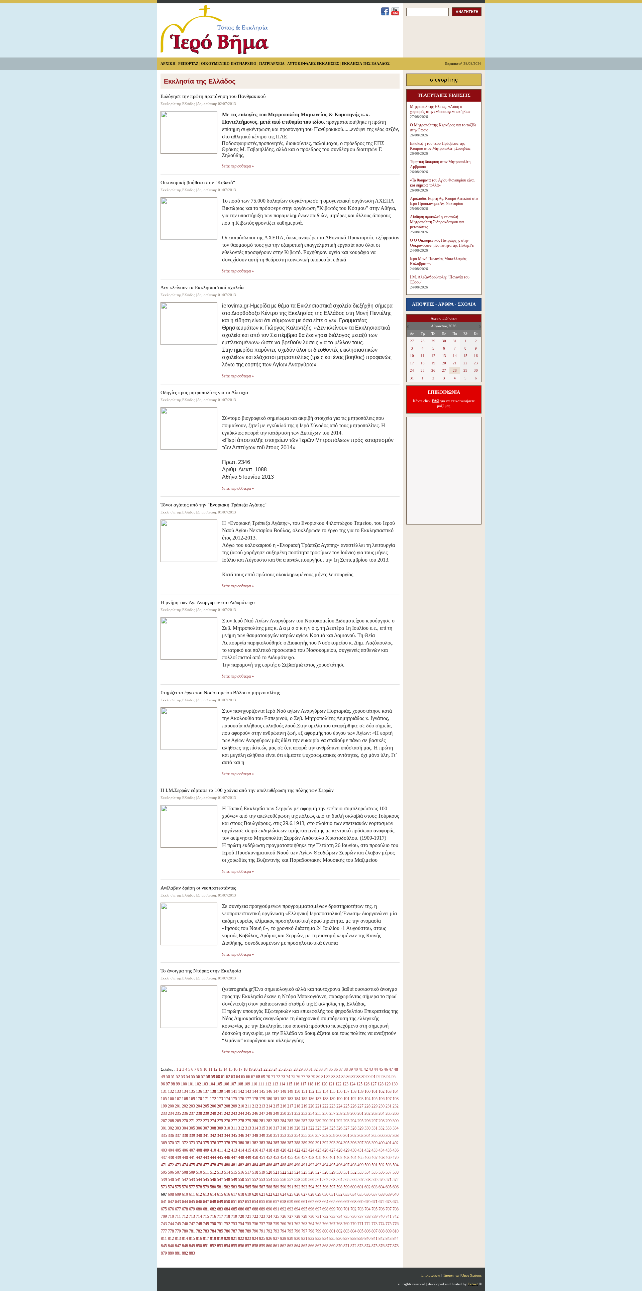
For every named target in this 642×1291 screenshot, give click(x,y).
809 (389, 1231)
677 (178, 1209)
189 (332, 1098)
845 (164, 1246)
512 (213, 1172)
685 (234, 1209)
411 (220, 1150)
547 (220, 1179)
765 (318, 1223)
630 (325, 1194)
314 (255, 1128)
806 (367, 1231)
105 (219, 1084)
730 (311, 1216)
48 (396, 1069)
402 (396, 1143)
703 (360, 1209)
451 (262, 1157)
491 (304, 1165)
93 (384, 1076)
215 (276, 1106)
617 (234, 1194)
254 (311, 1113)
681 (206, 1209)
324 (325, 1128)
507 (178, 1172)
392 (325, 1143)
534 (367, 1172)
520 (269, 1172)
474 (185, 1165)
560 (311, 1179)
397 (360, 1143)
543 (192, 1179)
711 (178, 1216)
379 (234, 1143)
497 (346, 1165)
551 (248, 1179)
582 (227, 1187)
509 (192, 1172)
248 (269, 1113)
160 (367, 1091)
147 (276, 1091)
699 (332, 1209)
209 (234, 1106)
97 (168, 1084)
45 (381, 1069)
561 (318, 1179)
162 (382, 1091)
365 (374, 1135)
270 (185, 1121)
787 (234, 1231)
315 (262, 1128)
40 (356, 1069)
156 (339, 1091)
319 (290, 1128)
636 (367, 1194)
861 (276, 1246)
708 (396, 1209)
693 (290, 1209)
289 (318, 1121)
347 (248, 1135)
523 (290, 1172)
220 (311, 1106)
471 (164, 1165)
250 (283, 1113)
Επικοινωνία (430, 1275)
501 (374, 1165)
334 (396, 1128)
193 (360, 1098)
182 (283, 1098)
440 (185, 1157)
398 (367, 1143)
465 (360, 1157)
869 (332, 1246)
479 (220, 1165)
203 (192, 1106)
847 (178, 1246)
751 (220, 1223)
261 (360, 1113)
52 (178, 1076)
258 (339, 1113)
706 (382, 1209)
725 (276, 1216)
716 (213, 1216)
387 (290, 1143)
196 (382, 1098)
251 (290, 1113)
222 (325, 1106)
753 (234, 1223)
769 (346, 1223)
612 (199, 1194)
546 (213, 1179)
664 (325, 1201)
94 (389, 1076)
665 (332, 1201)
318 (283, 1128)
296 (367, 1121)
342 (213, 1135)
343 (220, 1135)
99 (178, 1084)
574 (171, 1187)
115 (289, 1084)
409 (206, 1150)
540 (171, 1179)
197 (389, 1098)
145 (262, 1091)
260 (353, 1113)
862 (283, 1246)
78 (308, 1076)
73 (283, 1076)
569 (374, 1179)
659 (290, 1201)
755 (248, 1223)
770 (353, 1223)
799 (318, 1231)
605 (389, 1187)
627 (304, 1194)
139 (220, 1091)
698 (325, 1209)
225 (346, 1106)
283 (276, 1121)
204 (199, 1106)
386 (283, 1143)
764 (311, 1223)
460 (325, 1157)
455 (290, 1157)
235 (178, 1113)
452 (269, 1157)
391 (318, 1143)
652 (241, 1201)
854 (227, 1246)
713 (192, 1216)
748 (199, 1223)
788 (241, 1231)
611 (192, 1194)
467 (374, 1157)
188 (325, 1098)
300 (396, 1121)
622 (269, 1194)
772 (367, 1223)
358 (325, 1135)
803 (346, 1231)
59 (213, 1076)
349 (262, 1135)
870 (339, 1246)
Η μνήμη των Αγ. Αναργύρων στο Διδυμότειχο (207, 602)
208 (227, 1106)
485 (262, 1165)
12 (215, 1069)
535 (374, 1172)
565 (346, 1179)
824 (255, 1238)
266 (396, 1113)
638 (382, 1194)
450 (255, 1157)
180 (269, 1098)
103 (205, 1084)
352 (283, 1135)
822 (241, 1238)
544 (199, 1179)
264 (382, 1113)
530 (339, 1172)
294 (353, 1121)
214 (269, 1106)
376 (213, 1143)
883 (192, 1253)
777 (164, 1231)
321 (304, 1128)
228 (367, 1106)
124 (352, 1084)
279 (248, 1121)
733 (332, 1216)
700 (339, 1209)
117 (303, 1084)
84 (338, 1076)
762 (297, 1223)
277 (234, 1121)
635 (360, 1194)
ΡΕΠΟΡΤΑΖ (188, 64)
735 (346, 1216)
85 (343, 1076)
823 (248, 1238)
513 (220, 1172)
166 (171, 1098)
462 (339, 1157)
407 (192, 1150)
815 (192, 1238)
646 (199, 1201)
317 (276, 1128)
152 (311, 1091)
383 (262, 1143)
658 (283, 1201)
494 (325, 1165)
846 (171, 1246)
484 (255, 1165)
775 (389, 1223)
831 (304, 1238)
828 (283, 1238)
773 (374, 1223)
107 (233, 1084)
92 (379, 1076)
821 (234, 1238)
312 (241, 1128)
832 (311, 1238)
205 (206, 1106)
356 (311, 1135)
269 (178, 1121)
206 (213, 1106)
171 (206, 1098)
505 (164, 1172)
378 (227, 1143)
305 (192, 1128)
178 (255, 1098)
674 (396, 1201)
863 (290, 1246)
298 (382, 1121)
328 (353, 1128)
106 (226, 1084)
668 (353, 1201)
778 (171, 1231)
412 (227, 1150)
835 (332, 1238)
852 (213, 1246)
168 (185, 1098)
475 (192, 1165)
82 (328, 1076)
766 (325, 1223)
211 (248, 1106)
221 (318, 1106)
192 (353, 1098)
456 (297, 1157)
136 (199, 1091)
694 (297, 1209)
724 (269, 1216)
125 (359, 1084)
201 (178, 1106)
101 (191, 1084)
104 (212, 1084)
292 (339, 1121)
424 (311, 1150)
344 (227, 1135)
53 (183, 1076)
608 (171, 1194)
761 (290, 1223)
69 (263, 1076)
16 (235, 1069)
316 (269, 1128)
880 (171, 1253)
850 (199, 1246)
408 (199, 1150)
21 (260, 1069)
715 (206, 1216)
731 (318, 1216)
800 (325, 1231)
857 (248, 1246)
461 (332, 1157)
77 (303, 1076)
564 (339, 1179)
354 (297, 1135)
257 (332, 1113)
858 (255, 1246)
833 (318, 1238)
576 (185, 1187)
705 (374, 1209)
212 (255, 1106)
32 (316, 1069)
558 (297, 1179)
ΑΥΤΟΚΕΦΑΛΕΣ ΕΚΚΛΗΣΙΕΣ (313, 64)
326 (339, 1128)
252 (297, 1113)
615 (220, 1194)
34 (326, 1069)
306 (199, 1128)
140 (227, 1091)
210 (241, 1106)
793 (276, 1231)
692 (283, 1209)
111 (261, 1084)
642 (171, 1201)
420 (283, 1150)
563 (332, 1179)
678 (185, 1209)
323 (318, 1128)
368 (396, 1135)
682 (213, 1209)
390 (311, 1143)
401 (389, 1143)
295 (360, 1121)
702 (353, 1209)
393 (332, 1143)
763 (304, 1223)
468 (382, 1157)
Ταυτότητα (451, 1275)
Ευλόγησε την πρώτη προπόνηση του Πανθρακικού (212, 96)
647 (206, 1201)
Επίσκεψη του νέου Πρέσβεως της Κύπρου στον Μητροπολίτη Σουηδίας (440, 146)
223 (332, 1106)
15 (230, 1069)
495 (332, 1165)
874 (367, 1246)
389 (304, 1143)
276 (227, 1121)
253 (304, 1113)
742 (396, 1216)
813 (178, 1238)
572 (396, 1179)
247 (262, 1113)
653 (248, 1201)
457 (304, 1157)
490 (297, 1165)
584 (241, 1187)
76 (298, 1076)
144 (255, 1091)
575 (178, 1187)
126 (366, 1084)
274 (213, 1121)
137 (206, 1091)
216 (283, 1106)
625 (290, 1194)
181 (276, 1098)
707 (389, 1209)
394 (339, 1143)
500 (367, 1165)
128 (381, 1084)
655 (262, 1201)
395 (346, 1143)
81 (323, 1076)
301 (164, 1128)
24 (276, 1069)
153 (318, 1091)
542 (185, 1179)
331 (374, 1128)
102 (198, 1084)
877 (389, 1246)
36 (336, 1069)
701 (346, 1209)
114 (282, 1084)
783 (206, 1231)
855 (234, 1246)
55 (193, 1076)
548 (227, 1179)
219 (304, 1106)
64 (238, 1076)
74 (288, 1076)
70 (268, 1076)
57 (203, 1076)
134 (185, 1091)
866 (311, 1246)
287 (304, 1121)
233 (164, 1113)
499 (360, 1165)
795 (290, 1231)
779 (178, 1231)
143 (248, 1091)
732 (325, 1216)
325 (332, 1128)
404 (171, 1150)
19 (250, 1069)
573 (164, 1187)
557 (290, 1179)
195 (374, 1098)
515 (234, 1172)
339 (192, 1135)
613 (206, 1194)
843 (389, 1238)
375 (206, 1143)
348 (255, 1135)
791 (262, 1231)
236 (185, 1113)
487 (276, 1165)
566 (353, 1179)
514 (227, 1172)
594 (311, 1187)
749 (206, 1223)
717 (220, 1216)
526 (311, 1172)
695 (304, 1209)
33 (321, 1069)
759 (276, 1223)
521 (276, 1172)
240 (213, 1113)
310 (227, 1128)
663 (318, 1201)
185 (304, 1098)
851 (206, 1246)
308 (213, 1128)
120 (324, 1084)
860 (269, 1246)
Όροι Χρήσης (471, 1275)
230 (382, 1106)
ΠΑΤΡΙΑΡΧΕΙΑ (272, 64)
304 (185, 1128)
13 (220, 1069)
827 (276, 1238)
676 (171, 1209)
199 (164, 1106)
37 (341, 1069)
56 (198, 1076)
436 (396, 1150)
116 (296, 1084)
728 (297, 1216)
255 (318, 1113)
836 (339, 1238)
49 (163, 1076)
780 (185, 1231)
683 (220, 1209)
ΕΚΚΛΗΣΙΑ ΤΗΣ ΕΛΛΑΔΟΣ (366, 64)
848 (185, 1246)
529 (332, 1172)
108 (240, 1084)
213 (262, 1106)
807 (374, 1231)
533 (360, 1172)
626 (297, 1194)
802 (339, 1231)
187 (318, 1098)
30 (306, 1069)
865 (304, 1246)
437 (164, 1157)
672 (382, 1201)
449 (248, 1157)
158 (353, 1091)
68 (258, 1076)
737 (360, 1216)
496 (339, 1165)
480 (227, 1165)
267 (164, 1121)
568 (367, 1179)
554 (269, 1179)
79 (313, 1076)
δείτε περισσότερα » (238, 166)
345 (234, 1135)
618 (241, 1194)
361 (346, 1135)
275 (220, 1121)
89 (363, 1076)
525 (304, 1172)
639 (389, 1194)
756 (255, 1223)
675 (164, 1209)
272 (199, 1121)
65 (243, 1076)
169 (192, 1098)
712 (185, 1216)
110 (254, 1084)
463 (346, 1157)
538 (396, 1172)
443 (206, 1157)
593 (304, 1187)
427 (332, 1150)
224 (339, 1106)
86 (348, 1076)
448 (241, 1157)
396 (353, 1143)
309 (220, 1128)
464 (353, 1157)
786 (227, 1231)
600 (353, 1187)
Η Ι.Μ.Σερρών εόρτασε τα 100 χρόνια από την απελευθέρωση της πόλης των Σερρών (247, 790)
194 (367, 1098)
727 (290, 1216)
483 (248, 1165)
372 (185, 1143)
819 (220, 1238)
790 (255, 1231)
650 (227, 1201)
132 (171, 1091)
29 (301, 1069)
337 (178, 1135)
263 (374, 1113)
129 (388, 1084)
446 (227, 1157)
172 (213, 1098)
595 (318, 1187)
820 (227, 1238)
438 (171, 1157)
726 (283, 1216)
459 (318, 1157)
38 (346, 1069)
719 (234, 1216)
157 (346, 1091)
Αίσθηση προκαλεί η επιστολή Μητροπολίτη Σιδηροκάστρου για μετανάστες (437, 222)
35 (331, 1069)
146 (269, 1091)
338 (185, 1135)
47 (391, 1069)
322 (311, 1128)
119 (317, 1084)
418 (269, 1150)
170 (199, 1098)
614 (213, 1194)
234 (171, 1113)
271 (192, 1121)
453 (276, 1157)
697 (318, 1209)
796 (297, 1231)
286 (297, 1121)
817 (206, 1238)
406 (185, 1150)
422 (297, 1150)
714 (199, 1216)
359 (332, 1135)
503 (389, 1165)
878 (396, 1246)
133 (178, 1091)
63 (233, 1076)
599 (346, 1187)
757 (262, 1223)
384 (269, 1143)
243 (234, 1113)
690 (269, 1209)
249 (276, 1113)
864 (297, 1246)
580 (213, 1187)
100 (184, 1084)
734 (339, 1216)
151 (304, 1091)
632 (339, 1194)
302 (171, 1128)
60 (218, 1076)
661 (304, 1201)
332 (382, 1128)
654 (255, 1201)
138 (213, 1091)
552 (255, 1179)
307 (206, 1128)
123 (345, 1084)
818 (213, 1238)
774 (382, 1223)
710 (171, 1216)
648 (213, 1201)
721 (248, 1216)
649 (220, 1201)
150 (297, 1091)
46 (386, 1069)
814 (185, 1238)
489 (290, 1165)
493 (318, 1165)
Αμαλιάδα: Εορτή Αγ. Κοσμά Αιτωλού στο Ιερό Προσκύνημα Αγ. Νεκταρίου (444, 201)
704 (367, 1209)
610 (185, 1194)
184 (297, 1098)
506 (171, 1172)
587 (262, 1187)
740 (382, 1216)
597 (332, 1187)
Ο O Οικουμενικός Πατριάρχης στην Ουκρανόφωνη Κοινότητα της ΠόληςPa (441, 243)
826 (269, 1238)
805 (360, 1231)
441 (192, 1157)
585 (248, 1187)
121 (331, 1084)
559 (304, 1179)
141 (234, 1091)
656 (269, 1201)
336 (171, 1135)
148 (283, 1091)
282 (269, 1121)
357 (318, 1135)
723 (262, 1216)
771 (360, 1223)
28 (296, 1069)
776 (396, 1223)
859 (262, 1246)
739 (374, 1216)
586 (255, 1187)
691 (276, 1209)
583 (234, 1187)
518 (255, 1172)
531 (346, 1172)
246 (255, 1113)
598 (339, 1187)
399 (374, 1143)
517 (248, 1172)
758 (269, 1223)
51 (173, 1076)
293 (346, 1121)
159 (360, 1091)
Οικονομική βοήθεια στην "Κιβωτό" (197, 182)
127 (373, 1084)
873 (360, 1246)
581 (220, 1187)
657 (276, 1201)
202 (185, 1106)
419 (276, 1150)
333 (389, 1128)
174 (227, 1098)
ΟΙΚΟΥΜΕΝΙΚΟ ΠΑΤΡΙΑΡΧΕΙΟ (228, 64)
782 (199, 1231)
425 (318, 1150)
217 (290, 1106)
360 (339, 1135)
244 (241, 1113)
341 (206, 1135)
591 (290, 1187)
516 (241, 1172)
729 (304, 1216)
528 (325, 1172)
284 (283, 1121)
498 (353, 1165)
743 (164, 1223)
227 (360, 1106)
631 (332, 1194)
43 (371, 1069)
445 (220, 1157)
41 (361, 1069)
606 (396, 1187)
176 (241, 1098)
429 (346, 1150)
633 (346, 1194)
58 (208, 1076)
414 (241, 1150)
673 (389, 1201)
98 (173, 1084)
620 (255, 1194)
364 (367, 1135)
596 (325, 1187)
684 (227, 1209)
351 (276, 1135)
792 (269, 1231)
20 (255, 1069)
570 (382, 1179)
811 (164, 1238)
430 (353, 1150)
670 (367, 1201)
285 (290, 1121)
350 (269, 1135)
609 (178, 1194)
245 (248, 1113)
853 (220, 1246)
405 (178, 1150)
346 (241, 1135)
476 (199, 1165)
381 (248, 1143)
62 (228, 1076)
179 (262, 1098)
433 (374, 1150)
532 (353, 1172)
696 (311, 1209)
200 (171, 1106)
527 (318, 1172)
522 (283, 1172)
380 (241, 1143)
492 (311, 1165)
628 (311, 1194)
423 (304, 1150)
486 (269, 1165)
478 (213, 1165)
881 (178, 1253)
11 (210, 1069)
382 (255, 1143)
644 (185, 1201)
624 (283, 1194)
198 (396, 1098)
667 (346, 1201)
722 (255, 1216)
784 (213, 1231)
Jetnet (473, 1284)
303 (178, 1128)
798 (311, 1231)
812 (171, 1238)
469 (389, 1157)
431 (360, 1150)
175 (234, 1098)
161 (374, 1091)
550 (241, 1179)
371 (178, 1143)
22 (265, 1069)
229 (374, 1106)
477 (206, 1165)
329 (360, 1128)
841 (374, 1238)
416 (255, 1150)
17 (240, 1069)
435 (389, 1150)
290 (325, 1121)
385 (276, 1143)
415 (248, 1150)
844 (396, 1238)
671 (374, 1201)
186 (311, 1098)
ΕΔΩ (435, 401)
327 (346, 1128)
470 (396, 1157)
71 (273, 1076)
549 (234, 1179)
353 (290, 1135)
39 (351, 1069)
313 (248, 1128)
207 (220, 1106)
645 (192, 1201)
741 (389, 1216)
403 (164, 1150)
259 (346, 1113)
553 (262, 1179)
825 (262, 1238)
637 (374, 1194)
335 (164, 1135)
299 (389, 1121)
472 (171, 1165)
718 (227, 1216)
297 (374, 1121)
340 (199, 1135)
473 (178, 1165)
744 (171, 1223)
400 (382, 1143)
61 (223, 1076)
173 (220, 1098)
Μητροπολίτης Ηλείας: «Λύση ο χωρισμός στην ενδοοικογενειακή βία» (440, 109)
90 (368, 1076)
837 (346, 1238)
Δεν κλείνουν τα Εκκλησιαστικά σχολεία (202, 287)
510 (199, 1172)
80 (318, 1076)
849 (192, 1246)
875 (374, 1246)
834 (325, 1238)
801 (332, 1231)
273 (206, 1121)
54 (188, 1076)
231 (389, 1106)
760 (283, 1223)
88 (358, 1076)
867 (318, 1246)
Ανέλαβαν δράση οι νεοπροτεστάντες (198, 888)
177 (248, 1098)
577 (192, 1187)
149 (290, 1091)
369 (164, 1143)
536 (382, 1172)
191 (346, 1098)
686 (241, 1209)
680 (199, 1209)
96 (163, 1084)
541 (178, 1179)
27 (291, 1069)
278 (241, 1121)
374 (199, 1143)
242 (227, 1113)
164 (396, 1091)
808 (382, 1231)
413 (234, 1150)
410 (213, 1150)
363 (360, 1135)
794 (283, 1231)
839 (360, 1238)
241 (220, 1113)
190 (339, 1098)
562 (325, 1179)
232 (396, 1106)
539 (164, 1179)
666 (339, 1201)
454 (283, 1157)
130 (395, 1084)
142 (241, 1091)
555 (276, 1179)
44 (376, 1069)
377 (220, 1143)
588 (269, 1187)
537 (389, 1172)
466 (367, 1157)
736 (353, 1216)
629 (318, 1194)
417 (262, 1150)
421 (290, 1150)
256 (325, 1113)
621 (262, 1194)
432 (367, 1150)
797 (304, 1231)
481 (234, 1165)
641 (164, 1201)
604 (382, 1187)
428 (339, 1150)
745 (178, 1223)
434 (382, 1150)
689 (262, 1209)
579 (206, 1187)
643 (178, 1201)
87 (353, 1076)
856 (241, 1246)
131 (164, 1091)
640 (396, 1194)
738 (367, 1216)
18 (245, 1069)
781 (192, 1231)
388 (297, 1143)
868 (325, 1246)
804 (353, 1231)
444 (213, 1157)
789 (248, 1231)
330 (367, 1128)
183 (290, 1098)
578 (199, 1187)
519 (262, 1172)
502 (382, 1165)
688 (255, 1209)
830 (297, 1238)
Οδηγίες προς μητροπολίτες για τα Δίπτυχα (204, 392)
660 (297, 1201)
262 (367, 1113)
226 (353, 1106)
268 (171, 1121)
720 (241, 1216)
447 (234, 1157)
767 (332, 1223)
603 (374, 1187)
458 (311, 1157)
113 (275, 1084)
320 (297, 1128)
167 (178, 1098)
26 (286, 1069)
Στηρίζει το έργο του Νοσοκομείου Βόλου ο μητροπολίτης (220, 692)
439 (178, 1157)
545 (206, 1179)
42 (366, 1069)
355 (304, 1135)
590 (283, 1187)
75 (293, 1076)
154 (325, 1091)
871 (346, 1246)
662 (311, 1201)
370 (171, 1143)
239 (206, 1113)
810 (396, 1231)
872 (353, 1246)
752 (227, 1223)
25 (281, 1069)
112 (268, 1084)
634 (353, 1194)
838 (353, 1238)
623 (276, 1194)
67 (253, 1076)
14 (225, 1069)
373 (192, 1143)
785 (220, 1231)
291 (332, 1121)
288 (311, 1121)
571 (389, 1179)
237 (192, 1113)
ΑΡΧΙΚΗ (168, 64)
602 (367, 1187)
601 (360, 1187)
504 (396, 1165)
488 (283, 1165)
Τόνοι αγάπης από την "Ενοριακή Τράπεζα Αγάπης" (213, 504)
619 (248, 1194)
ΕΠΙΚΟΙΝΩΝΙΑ (444, 392)
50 (168, 1076)
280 (255, 1121)
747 (192, 1223)
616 (227, 1194)
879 (164, 1253)
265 (389, 1113)
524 (297, 1172)
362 (353, 1135)
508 (185, 1172)
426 (325, 1150)
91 (373, 1076)
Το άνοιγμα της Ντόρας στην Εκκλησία (200, 970)
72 (278, 1076)
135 (192, 1091)
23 (271, 1069)
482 (241, 1165)
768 (339, 1223)
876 (382, 1246)
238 (199, 1113)
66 (248, 1076)
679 (192, 1209)
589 (276, 1187)
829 (290, 1238)
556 (283, 1179)
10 (205, 1069)
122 (338, 1084)
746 (185, 1223)
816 (199, 1238)
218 (297, 1106)
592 (297, 1187)
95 (394, 1076)
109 (247, 1084)
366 (382, 1135)
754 (241, 1223)
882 (185, 1253)
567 (360, 1179)
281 (262, 1121)
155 (332, 1091)
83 (333, 1076)
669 (360, 1201)
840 (367, 1238)
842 (382, 1238)
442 (199, 1157)
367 (389, 1135)
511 (206, 1172)
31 (311, 1069)
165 (164, 1098)
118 (310, 1084)
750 (213, 1223)
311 (234, 1128)
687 (248, 1209)
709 (164, 1216)
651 (234, 1201)
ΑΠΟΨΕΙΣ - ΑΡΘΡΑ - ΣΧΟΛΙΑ (444, 304)
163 (389, 1091)
